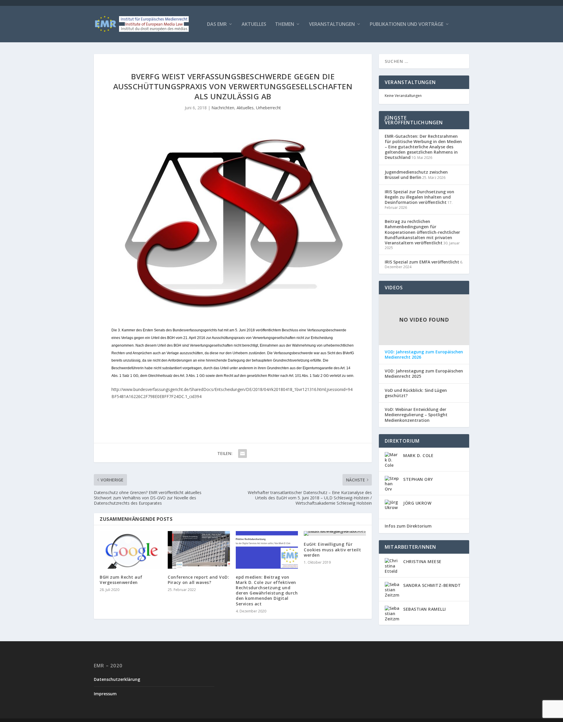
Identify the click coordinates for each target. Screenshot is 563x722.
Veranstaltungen (332, 24)
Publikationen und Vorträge (406, 24)
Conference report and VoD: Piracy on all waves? (198, 579)
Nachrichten (222, 107)
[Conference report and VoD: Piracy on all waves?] (199, 549)
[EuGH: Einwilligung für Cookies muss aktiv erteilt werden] (335, 533)
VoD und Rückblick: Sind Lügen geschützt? (416, 393)
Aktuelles (254, 24)
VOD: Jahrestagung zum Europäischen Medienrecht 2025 (424, 373)
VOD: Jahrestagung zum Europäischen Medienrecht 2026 (424, 354)
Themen (284, 24)
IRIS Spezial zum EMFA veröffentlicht (422, 262)
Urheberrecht (268, 107)
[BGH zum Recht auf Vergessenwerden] (131, 549)
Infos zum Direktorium (408, 526)
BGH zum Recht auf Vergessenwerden (121, 579)
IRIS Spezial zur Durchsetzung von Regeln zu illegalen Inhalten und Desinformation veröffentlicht (419, 197)
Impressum (105, 693)
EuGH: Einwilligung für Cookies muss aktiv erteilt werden (332, 549)
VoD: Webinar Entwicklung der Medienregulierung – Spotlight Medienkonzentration (416, 415)
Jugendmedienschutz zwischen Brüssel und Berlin (416, 174)
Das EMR (217, 24)
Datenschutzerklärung (117, 679)
